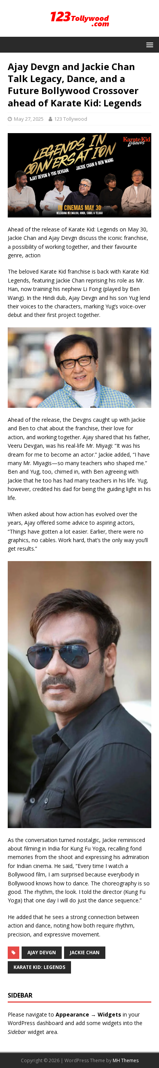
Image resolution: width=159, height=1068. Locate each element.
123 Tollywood (70, 118)
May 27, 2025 (29, 118)
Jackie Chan (85, 952)
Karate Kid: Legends (39, 967)
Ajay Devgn (41, 952)
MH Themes (126, 1060)
